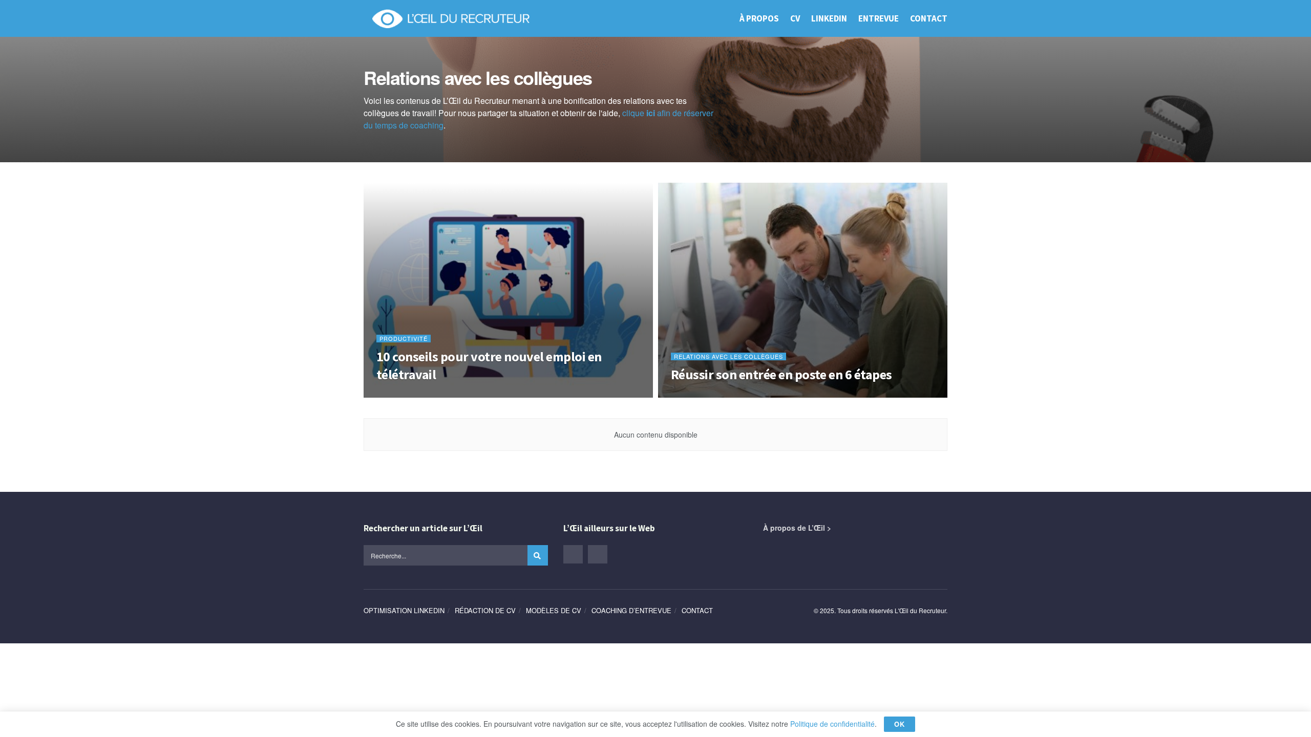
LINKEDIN (829, 18)
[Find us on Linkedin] (573, 554)
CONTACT (928, 18)
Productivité (403, 338)
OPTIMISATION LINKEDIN (404, 610)
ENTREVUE (878, 18)
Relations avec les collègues (728, 356)
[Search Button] (537, 555)
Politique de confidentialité (832, 724)
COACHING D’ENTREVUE (631, 610)
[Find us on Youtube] (622, 553)
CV (795, 18)
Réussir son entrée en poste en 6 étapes (781, 374)
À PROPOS (759, 18)
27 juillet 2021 (398, 394)
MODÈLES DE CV (553, 610)
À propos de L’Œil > (797, 528)
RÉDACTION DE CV (485, 610)
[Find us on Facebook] (597, 554)
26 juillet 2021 (693, 394)
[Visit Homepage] (450, 18)
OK (899, 724)
